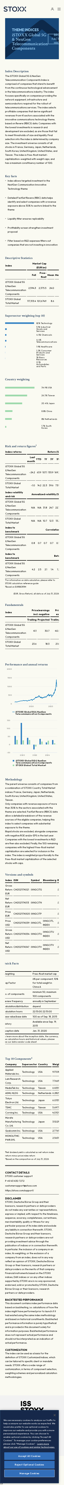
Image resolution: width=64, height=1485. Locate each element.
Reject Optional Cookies (29, 1464)
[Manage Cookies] (1, 1483)
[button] (52, 9)
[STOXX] (14, 9)
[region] (29, 1446)
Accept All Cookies (29, 1456)
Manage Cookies (29, 1473)
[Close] (54, 1415)
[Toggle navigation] (59, 9)
